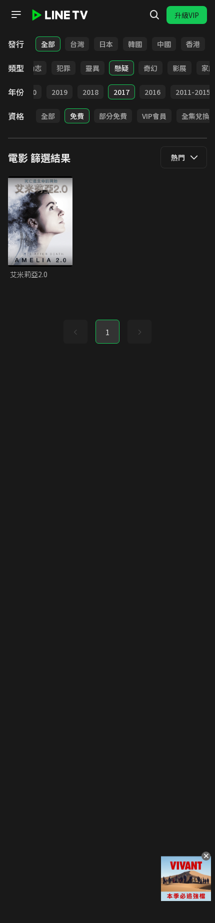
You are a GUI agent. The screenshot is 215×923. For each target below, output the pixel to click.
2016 (152, 92)
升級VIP (186, 15)
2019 (60, 92)
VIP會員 (154, 116)
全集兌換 (196, 116)
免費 (77, 116)
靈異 (93, 68)
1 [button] (108, 332)
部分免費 (113, 116)
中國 (164, 44)
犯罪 (63, 68)
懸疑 (121, 68)
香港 (193, 44)
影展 (179, 68)
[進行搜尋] (154, 15)
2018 (90, 92)
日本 (106, 44)
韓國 (135, 44)
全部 (48, 44)
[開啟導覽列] (16, 14)
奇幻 (151, 68)
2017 (122, 92)
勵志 (35, 68)
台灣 (77, 44)
